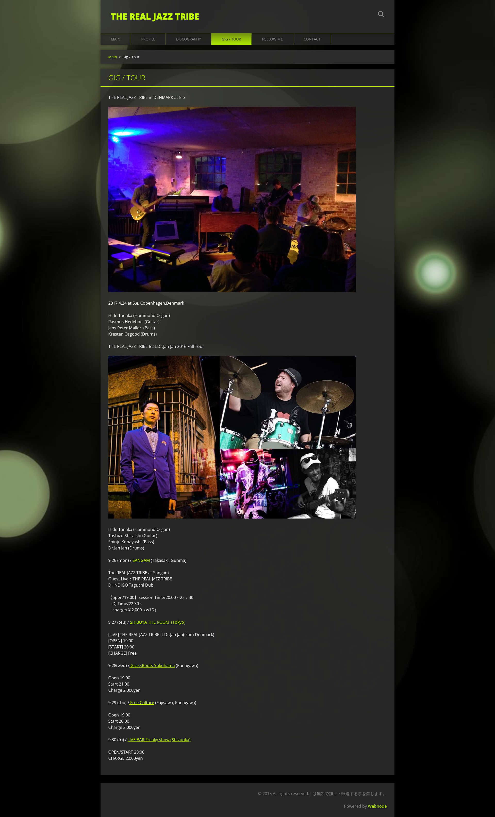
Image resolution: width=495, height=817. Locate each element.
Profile (148, 39)
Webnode (377, 806)
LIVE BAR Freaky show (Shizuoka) (159, 740)
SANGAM (140, 560)
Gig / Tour (231, 39)
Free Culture (141, 702)
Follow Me (272, 39)
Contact (312, 39)
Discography (188, 39)
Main (115, 39)
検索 (381, 15)
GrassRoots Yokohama (152, 665)
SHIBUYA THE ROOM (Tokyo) (157, 622)
